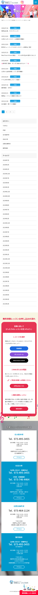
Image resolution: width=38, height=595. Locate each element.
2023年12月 (6, 223)
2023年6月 (6, 236)
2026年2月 (6, 165)
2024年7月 (6, 209)
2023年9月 (6, 227)
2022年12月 (6, 259)
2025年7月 (6, 178)
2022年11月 (6, 263)
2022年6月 (6, 286)
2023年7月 (6, 232)
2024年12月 (6, 192)
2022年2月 (6, 304)
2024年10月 (6, 196)
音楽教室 (19, 348)
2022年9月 (6, 272)
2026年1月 (6, 169)
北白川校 (5, 139)
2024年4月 (6, 214)
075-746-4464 (19, 479)
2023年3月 (6, 245)
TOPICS (5, 126)
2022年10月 (6, 268)
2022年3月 (6, 299)
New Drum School (19, 360)
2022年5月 (6, 290)
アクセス (19, 457)
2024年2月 (6, 218)
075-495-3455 (19, 439)
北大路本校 (6, 135)
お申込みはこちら (19, 386)
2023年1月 (6, 254)
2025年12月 (6, 174)
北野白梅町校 (7, 144)
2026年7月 (6, 160)
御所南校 (5, 148)
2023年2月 (6, 250)
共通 (4, 130)
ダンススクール (19, 354)
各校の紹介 (19, 409)
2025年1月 (6, 187)
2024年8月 (6, 205)
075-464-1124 (19, 510)
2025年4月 (6, 183)
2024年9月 (6, 200)
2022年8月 (6, 277)
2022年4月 (6, 295)
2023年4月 (6, 241)
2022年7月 (6, 281)
